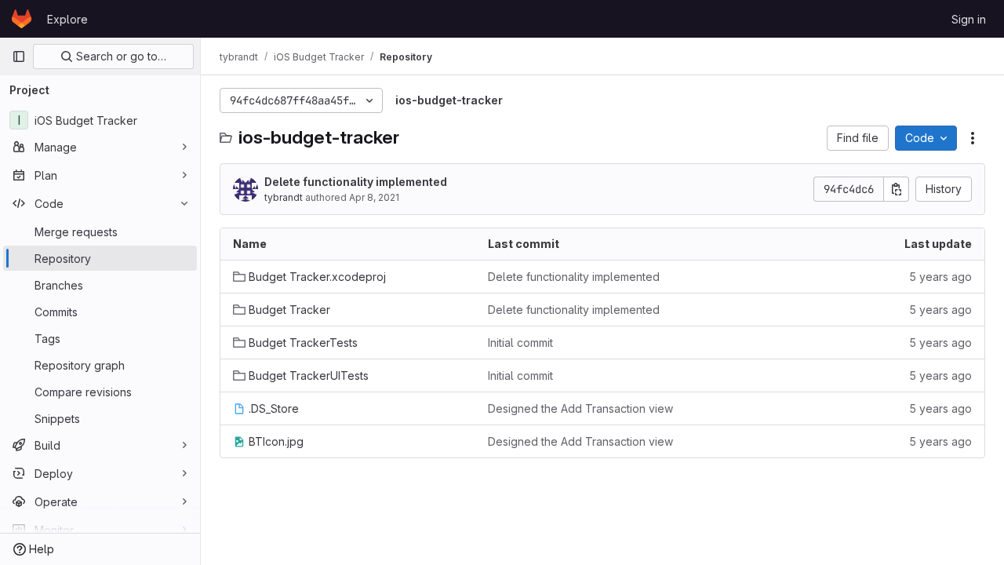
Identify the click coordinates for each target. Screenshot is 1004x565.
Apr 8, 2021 (374, 197)
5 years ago (940, 276)
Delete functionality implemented (355, 181)
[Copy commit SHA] (896, 189)
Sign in (968, 19)
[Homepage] (22, 18)
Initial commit (520, 342)
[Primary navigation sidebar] (18, 56)
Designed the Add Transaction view (580, 408)
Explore (67, 19)
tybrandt (283, 197)
